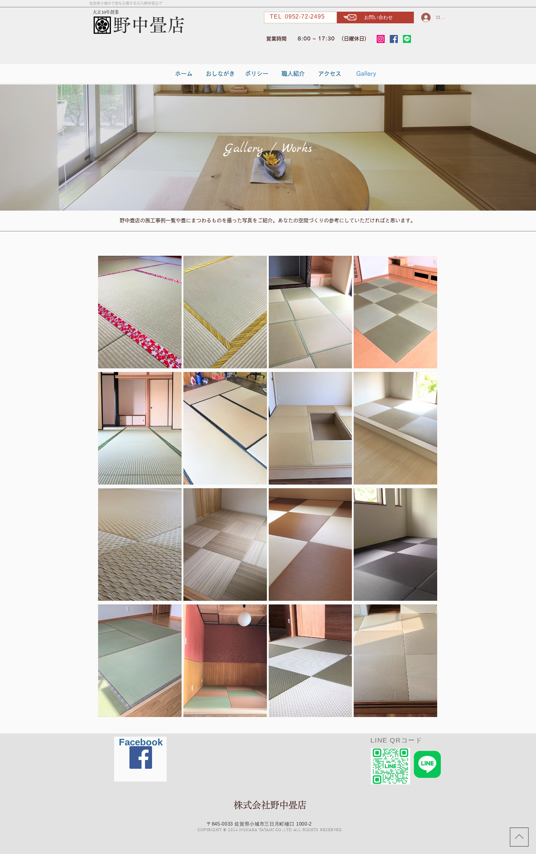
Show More (268, 727)
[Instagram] (381, 39)
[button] (375, 17)
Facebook (141, 742)
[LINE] (407, 39)
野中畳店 (149, 25)
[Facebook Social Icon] (394, 39)
